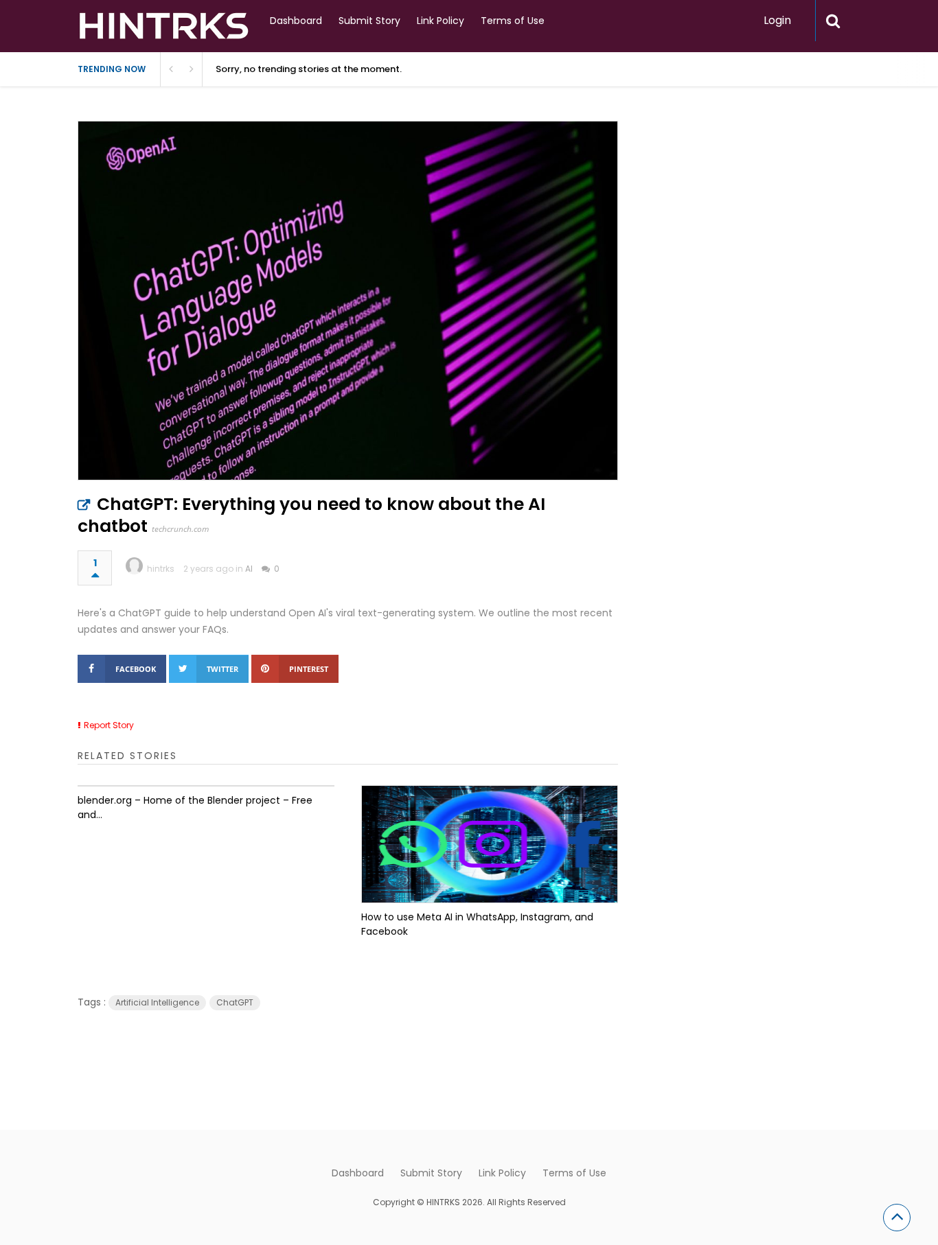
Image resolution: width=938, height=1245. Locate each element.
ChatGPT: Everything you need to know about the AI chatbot (311, 515)
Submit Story (369, 20)
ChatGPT (234, 1002)
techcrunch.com (180, 529)
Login (777, 20)
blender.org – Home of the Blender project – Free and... (195, 807)
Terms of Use (513, 20)
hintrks (160, 568)
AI (249, 568)
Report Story (109, 725)
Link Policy (440, 20)
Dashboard (296, 20)
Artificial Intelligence (157, 1002)
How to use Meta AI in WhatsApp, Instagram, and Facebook (477, 924)
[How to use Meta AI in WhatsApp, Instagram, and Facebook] (489, 844)
